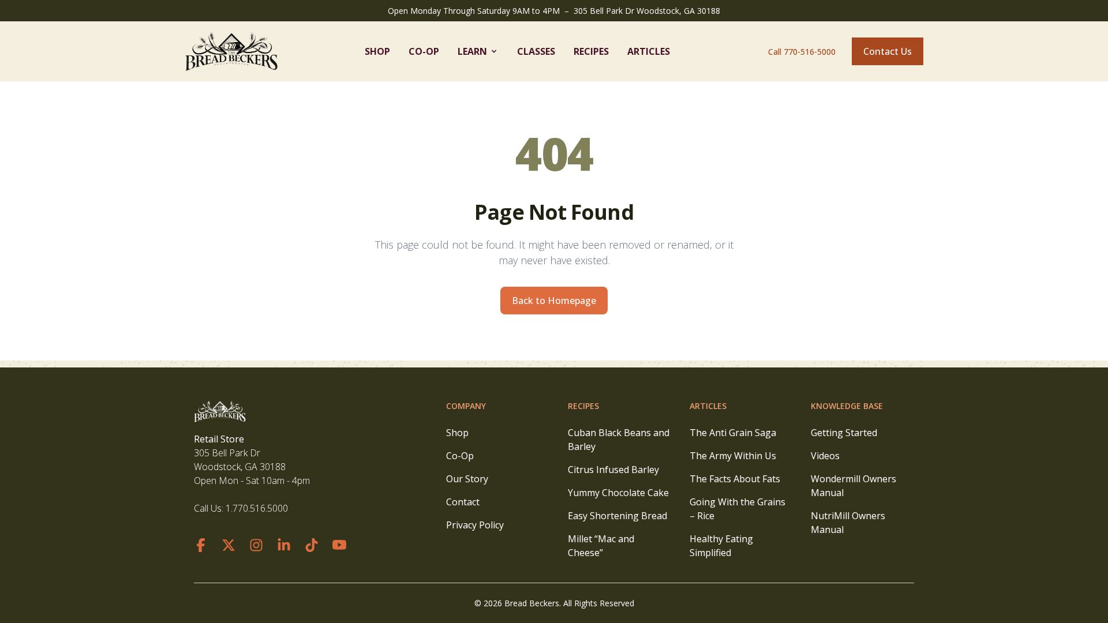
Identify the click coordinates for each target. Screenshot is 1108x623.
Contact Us (887, 51)
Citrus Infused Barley (613, 469)
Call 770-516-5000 (802, 51)
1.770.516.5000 (257, 508)
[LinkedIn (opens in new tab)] (284, 545)
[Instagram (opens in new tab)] (256, 545)
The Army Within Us (733, 455)
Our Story (467, 478)
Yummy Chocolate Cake (618, 492)
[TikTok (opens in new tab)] (312, 545)
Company (466, 405)
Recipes (591, 51)
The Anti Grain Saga (733, 432)
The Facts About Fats (735, 478)
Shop (377, 51)
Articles (648, 51)
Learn (472, 51)
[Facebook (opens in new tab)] (201, 545)
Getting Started (844, 432)
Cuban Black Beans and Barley (618, 439)
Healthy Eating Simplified (721, 545)
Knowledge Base (847, 405)
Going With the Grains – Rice (737, 509)
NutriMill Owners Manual (848, 522)
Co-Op (424, 51)
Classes (536, 51)
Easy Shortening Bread (617, 515)
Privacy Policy (475, 525)
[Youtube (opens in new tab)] (339, 545)
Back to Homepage (554, 300)
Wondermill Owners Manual (853, 485)
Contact (463, 502)
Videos (825, 455)
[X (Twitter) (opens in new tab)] (228, 545)
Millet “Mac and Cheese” (601, 545)
